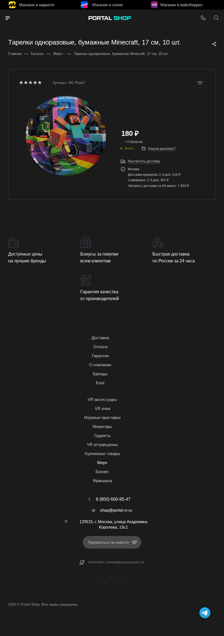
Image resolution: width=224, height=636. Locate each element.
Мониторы (102, 426)
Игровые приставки (102, 417)
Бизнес (102, 471)
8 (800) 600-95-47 (113, 499)
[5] (39, 83)
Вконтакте (98, 582)
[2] (25, 83)
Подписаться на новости (108, 542)
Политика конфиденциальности (116, 562)
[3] (30, 83)
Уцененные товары (102, 453)
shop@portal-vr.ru (116, 510)
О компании (100, 364)
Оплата (100, 346)
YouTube (126, 582)
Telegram (112, 582)
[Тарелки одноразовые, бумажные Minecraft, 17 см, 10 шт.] (65, 135)
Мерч (102, 462)
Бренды (100, 373)
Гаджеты (102, 435)
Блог (100, 382)
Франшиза (102, 480)
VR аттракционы (102, 444)
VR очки (102, 408)
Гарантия (100, 355)
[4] (35, 83)
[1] (21, 83)
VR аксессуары (102, 399)
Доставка (100, 337)
